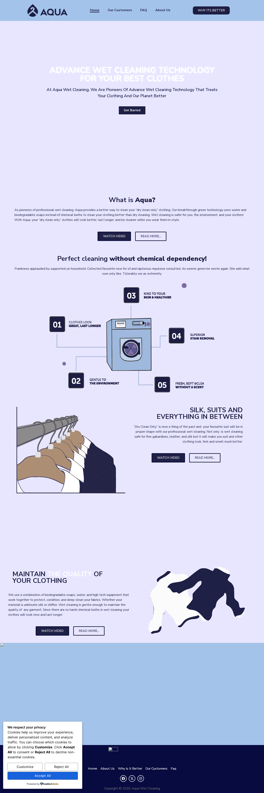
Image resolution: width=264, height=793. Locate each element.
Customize (25, 767)
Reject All (61, 767)
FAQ (143, 10)
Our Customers (120, 10)
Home (94, 10)
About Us (162, 10)
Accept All (43, 776)
